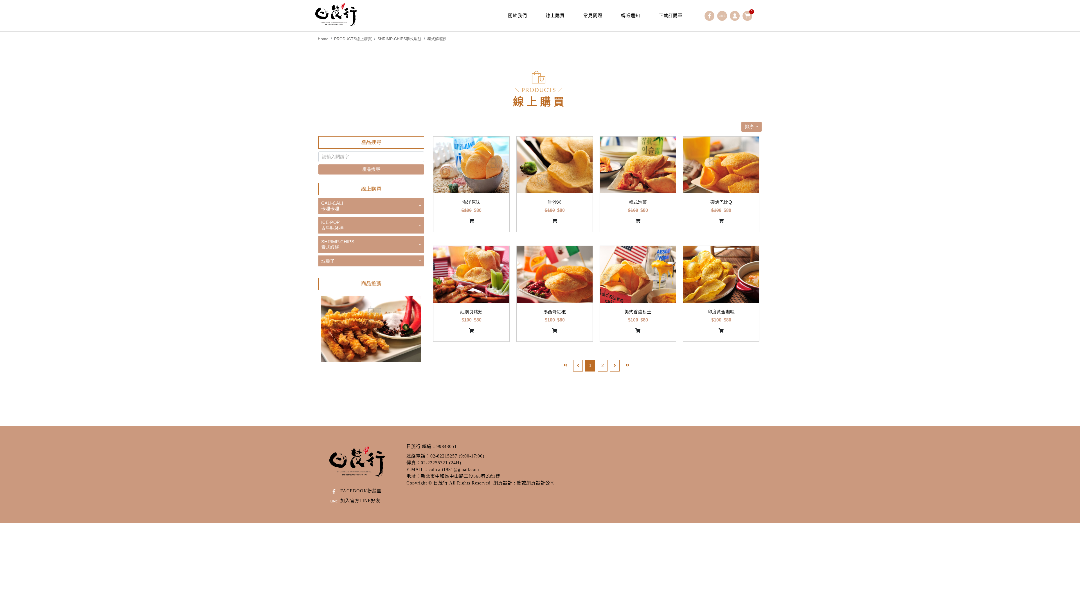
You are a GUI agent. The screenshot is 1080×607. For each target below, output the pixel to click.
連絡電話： (418, 456)
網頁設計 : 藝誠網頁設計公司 (524, 483)
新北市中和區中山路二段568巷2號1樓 (460, 476)
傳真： (413, 462)
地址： (413, 476)
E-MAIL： (417, 469)
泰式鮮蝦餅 (437, 39)
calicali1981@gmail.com (454, 469)
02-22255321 (434, 462)
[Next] (615, 366)
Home (323, 39)
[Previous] (578, 366)
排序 (750, 126)
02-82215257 (443, 456)
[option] (371, 329)
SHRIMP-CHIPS (399, 39)
